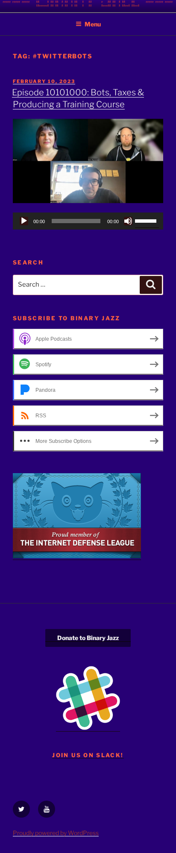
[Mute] (128, 221)
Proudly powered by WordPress (56, 832)
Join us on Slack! (87, 755)
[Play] (24, 221)
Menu (93, 24)
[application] (88, 221)
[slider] (147, 220)
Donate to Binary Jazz (88, 637)
